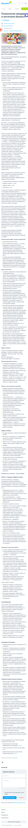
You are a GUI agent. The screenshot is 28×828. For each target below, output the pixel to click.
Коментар (6, 780)
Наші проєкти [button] (4, 817)
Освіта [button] (3, 812)
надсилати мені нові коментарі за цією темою (14, 793)
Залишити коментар (9, 797)
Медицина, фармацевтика (15, 31)
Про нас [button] (3, 809)
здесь (20, 745)
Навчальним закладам (14, 822)
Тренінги (6, 31)
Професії (17, 8)
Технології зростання (9, 23)
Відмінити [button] (21, 797)
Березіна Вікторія (8, 26)
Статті (3, 8)
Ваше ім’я (6, 775)
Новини (10, 8)
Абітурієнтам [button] (4, 815)
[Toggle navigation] (26, 3)
